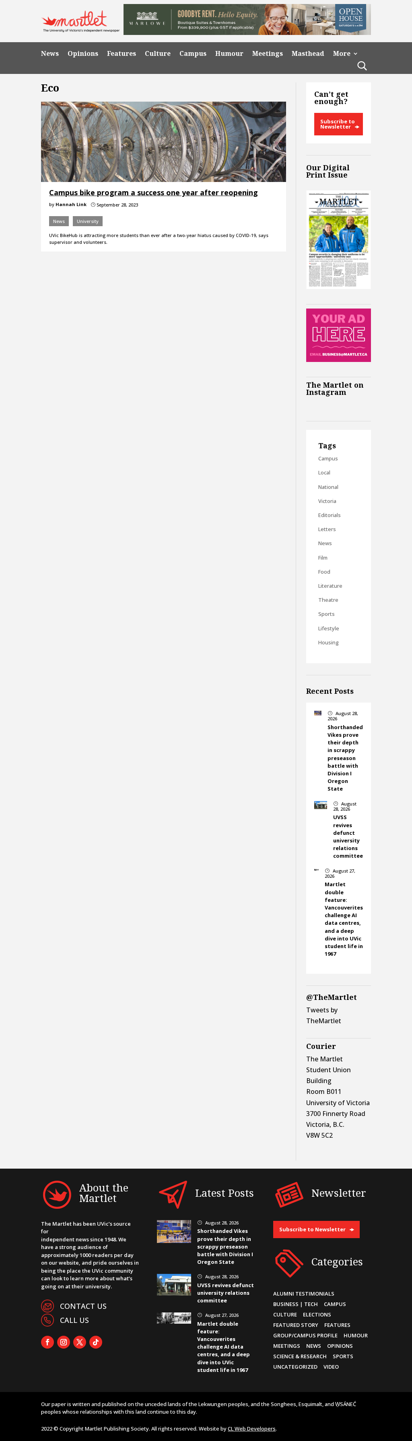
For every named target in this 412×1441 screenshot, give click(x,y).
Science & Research (300, 1356)
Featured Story (295, 1325)
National (328, 487)
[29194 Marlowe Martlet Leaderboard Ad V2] (247, 32)
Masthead (308, 53)
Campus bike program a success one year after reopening (153, 192)
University (88, 221)
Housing (328, 642)
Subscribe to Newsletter (337, 124)
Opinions (83, 53)
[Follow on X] (79, 1342)
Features (121, 53)
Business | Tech (295, 1304)
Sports (326, 613)
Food (324, 571)
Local (324, 472)
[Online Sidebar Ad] (338, 359)
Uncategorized (295, 1366)
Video (331, 1366)
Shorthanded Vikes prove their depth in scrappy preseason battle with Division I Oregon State (345, 758)
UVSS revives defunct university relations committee (348, 836)
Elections (317, 1314)
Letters (327, 529)
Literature (330, 585)
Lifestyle (328, 628)
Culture (158, 53)
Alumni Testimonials (303, 1293)
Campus (192, 53)
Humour (229, 53)
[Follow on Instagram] (63, 1342)
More (341, 53)
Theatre (328, 599)
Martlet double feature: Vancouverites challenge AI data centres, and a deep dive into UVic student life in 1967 (344, 919)
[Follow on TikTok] (95, 1342)
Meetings (267, 53)
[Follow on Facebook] (47, 1342)
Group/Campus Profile (305, 1335)
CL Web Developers (252, 1428)
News (50, 53)
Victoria (327, 501)
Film (323, 557)
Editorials (329, 515)
